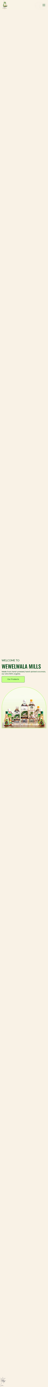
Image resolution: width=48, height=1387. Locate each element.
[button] (43, 5)
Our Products (13, 679)
